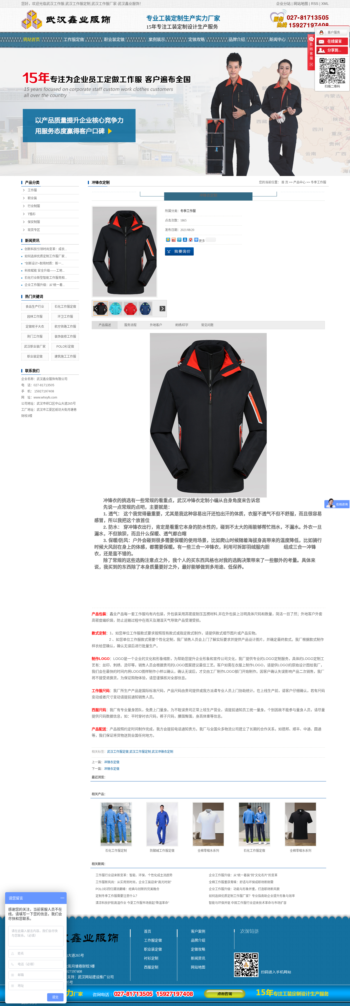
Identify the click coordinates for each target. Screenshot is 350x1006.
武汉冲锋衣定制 (193, 500)
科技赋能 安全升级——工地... (45, 270)
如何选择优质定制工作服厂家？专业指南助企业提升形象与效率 (252, 896)
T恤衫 (32, 214)
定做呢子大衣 (35, 326)
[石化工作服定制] (116, 824)
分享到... (334, 50)
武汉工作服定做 (118, 752)
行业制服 (34, 206)
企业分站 (283, 4)
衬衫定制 (151, 958)
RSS (314, 4)
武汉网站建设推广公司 (96, 977)
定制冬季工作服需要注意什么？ (117, 896)
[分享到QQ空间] (168, 239)
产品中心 (299, 182)
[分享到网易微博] (190, 239)
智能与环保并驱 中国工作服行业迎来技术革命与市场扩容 (247, 903)
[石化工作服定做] (254, 824)
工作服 (32, 190)
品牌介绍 (237, 39)
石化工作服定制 (116, 851)
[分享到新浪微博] (173, 239)
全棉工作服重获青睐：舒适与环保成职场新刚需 (241, 882)
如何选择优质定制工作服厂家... (46, 256)
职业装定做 (114, 39)
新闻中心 (277, 39)
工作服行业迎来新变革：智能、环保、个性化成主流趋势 (134, 875)
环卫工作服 (65, 316)
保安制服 (34, 222)
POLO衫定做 (65, 346)
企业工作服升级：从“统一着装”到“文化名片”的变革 (243, 875)
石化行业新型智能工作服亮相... (46, 278)
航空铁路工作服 (65, 326)
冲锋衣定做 (111, 762)
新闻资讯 (198, 958)
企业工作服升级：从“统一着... (45, 285)
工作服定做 (74, 39)
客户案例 (198, 931)
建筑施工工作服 (65, 356)
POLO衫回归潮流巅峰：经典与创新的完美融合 (127, 889)
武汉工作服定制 (140, 752)
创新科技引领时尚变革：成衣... (46, 249)
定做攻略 (196, 39)
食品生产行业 (35, 306)
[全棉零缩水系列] (208, 824)
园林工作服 (35, 316)
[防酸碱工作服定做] (162, 824)
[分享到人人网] (185, 239)
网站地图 (301, 4)
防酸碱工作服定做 (162, 851)
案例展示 (157, 39)
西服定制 (151, 967)
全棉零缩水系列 (208, 851)
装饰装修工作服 (65, 336)
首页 (147, 931)
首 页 (284, 182)
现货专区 (34, 230)
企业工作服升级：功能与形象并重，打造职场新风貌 (244, 889)
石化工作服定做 (65, 306)
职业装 (32, 198)
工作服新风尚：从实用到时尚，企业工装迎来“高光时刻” (133, 882)
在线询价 (179, 251)
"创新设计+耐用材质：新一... (44, 263)
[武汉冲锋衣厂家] (208, 415)
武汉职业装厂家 (35, 346)
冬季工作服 (318, 182)
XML (325, 4)
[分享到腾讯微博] (179, 239)
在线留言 (334, 41)
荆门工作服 (35, 336)
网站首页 (31, 39)
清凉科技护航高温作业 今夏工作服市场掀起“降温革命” (132, 903)
